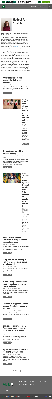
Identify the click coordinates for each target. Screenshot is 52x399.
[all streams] (50, 6)
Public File (32, 384)
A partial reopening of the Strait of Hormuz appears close (16, 350)
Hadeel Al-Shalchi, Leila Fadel (8, 288)
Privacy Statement (23, 384)
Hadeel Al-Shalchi (6, 84)
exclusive (16, 46)
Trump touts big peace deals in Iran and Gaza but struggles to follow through (15, 306)
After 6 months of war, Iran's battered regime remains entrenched (25, 112)
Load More (15, 371)
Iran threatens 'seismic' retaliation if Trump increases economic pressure (15, 239)
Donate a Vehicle (23, 381)
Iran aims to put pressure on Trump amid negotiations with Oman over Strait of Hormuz (15, 328)
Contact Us (32, 381)
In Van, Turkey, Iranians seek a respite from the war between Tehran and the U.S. (15, 284)
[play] (4, 7)
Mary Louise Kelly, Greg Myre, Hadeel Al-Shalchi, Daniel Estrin (14, 155)
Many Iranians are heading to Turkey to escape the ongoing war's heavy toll (15, 261)
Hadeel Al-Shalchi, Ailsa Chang (8, 354)
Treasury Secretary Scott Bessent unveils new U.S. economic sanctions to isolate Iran (25, 190)
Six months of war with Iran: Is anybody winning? (15, 152)
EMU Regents (43, 381)
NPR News (24, 99)
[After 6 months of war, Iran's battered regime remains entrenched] (12, 104)
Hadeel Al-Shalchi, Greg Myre (24, 125)
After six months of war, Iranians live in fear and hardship (12, 80)
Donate (46, 2)
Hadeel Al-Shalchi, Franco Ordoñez (9, 310)
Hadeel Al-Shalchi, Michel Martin (9, 244)
